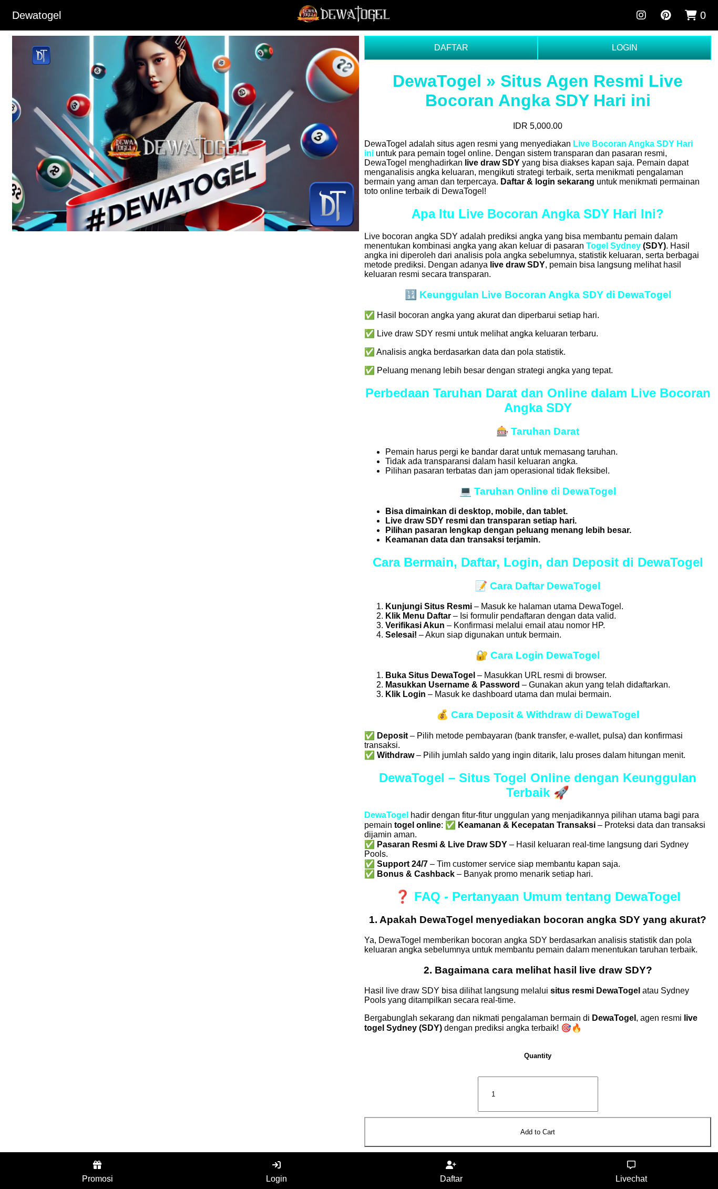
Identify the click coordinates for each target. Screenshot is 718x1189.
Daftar (451, 1178)
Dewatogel (36, 15)
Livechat (631, 1178)
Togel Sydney (613, 245)
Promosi (97, 1178)
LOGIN (625, 47)
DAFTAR (451, 47)
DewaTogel (386, 815)
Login (276, 1178)
